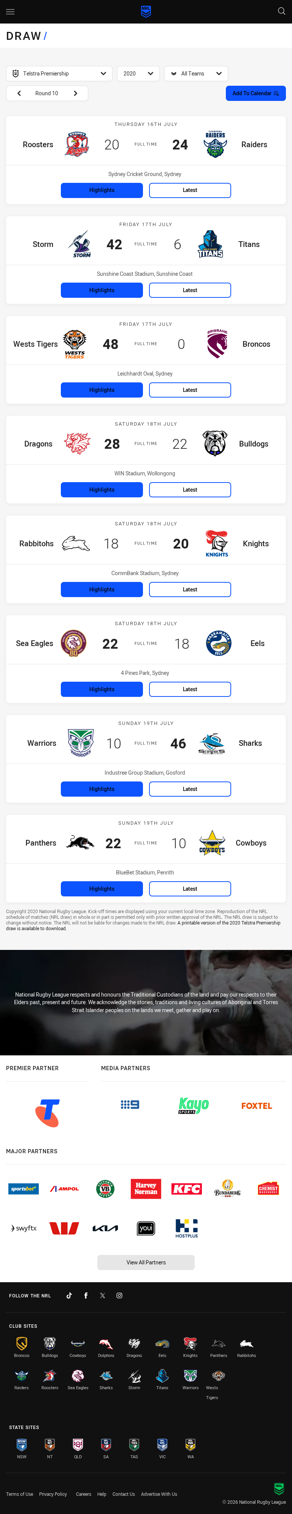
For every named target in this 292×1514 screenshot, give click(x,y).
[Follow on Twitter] (103, 1295)
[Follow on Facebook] (86, 1295)
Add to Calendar (252, 93)
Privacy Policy (53, 1494)
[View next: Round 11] (79, 93)
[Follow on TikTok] (69, 1295)
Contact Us (124, 1494)
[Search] (282, 11)
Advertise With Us (159, 1494)
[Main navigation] (10, 12)
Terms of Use (19, 1494)
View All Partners (146, 1262)
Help (101, 1494)
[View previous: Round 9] (15, 93)
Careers (83, 1494)
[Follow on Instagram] (119, 1295)
